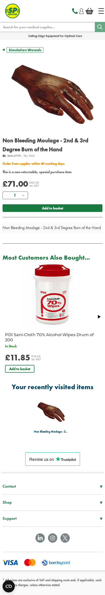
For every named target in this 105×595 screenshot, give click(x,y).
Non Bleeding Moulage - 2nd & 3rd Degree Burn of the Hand (51, 432)
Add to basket (52, 208)
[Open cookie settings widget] (9, 586)
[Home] (101, 11)
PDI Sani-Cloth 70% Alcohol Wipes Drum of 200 (49, 337)
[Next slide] (98, 316)
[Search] (100, 27)
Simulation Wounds (25, 50)
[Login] (81, 10)
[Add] (23, 195)
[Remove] (6, 195)
